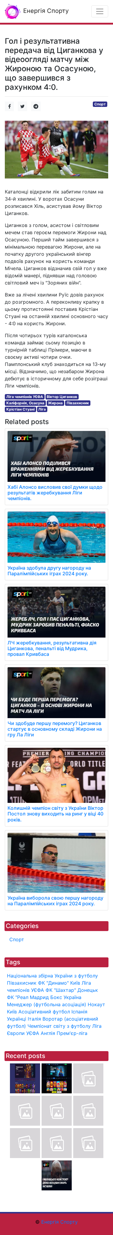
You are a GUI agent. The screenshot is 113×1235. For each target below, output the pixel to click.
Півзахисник (78, 403)
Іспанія (79, 1012)
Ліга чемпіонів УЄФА (24, 396)
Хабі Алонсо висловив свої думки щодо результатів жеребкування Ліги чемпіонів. (55, 492)
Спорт (100, 104)
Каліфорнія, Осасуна (25, 403)
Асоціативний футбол (44, 1012)
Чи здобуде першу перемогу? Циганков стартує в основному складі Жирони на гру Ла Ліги (55, 729)
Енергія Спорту (45, 10)
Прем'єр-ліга (72, 1033)
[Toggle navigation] (99, 11)
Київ (12, 1012)
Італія (34, 1019)
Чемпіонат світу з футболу (59, 1026)
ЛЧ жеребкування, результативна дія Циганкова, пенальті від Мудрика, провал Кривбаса (52, 648)
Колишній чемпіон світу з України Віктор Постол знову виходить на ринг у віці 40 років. (55, 813)
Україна (72, 997)
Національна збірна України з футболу (52, 976)
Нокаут (96, 1004)
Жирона (55, 403)
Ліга (42, 409)
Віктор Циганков (62, 396)
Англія (48, 1033)
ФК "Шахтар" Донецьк (72, 990)
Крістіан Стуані (20, 409)
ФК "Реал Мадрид (28, 997)
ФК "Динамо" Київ (59, 983)
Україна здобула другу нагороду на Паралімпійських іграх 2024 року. (49, 570)
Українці (16, 1019)
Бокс (56, 997)
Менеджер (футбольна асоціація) (46, 1004)
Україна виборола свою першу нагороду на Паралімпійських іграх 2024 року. (55, 900)
